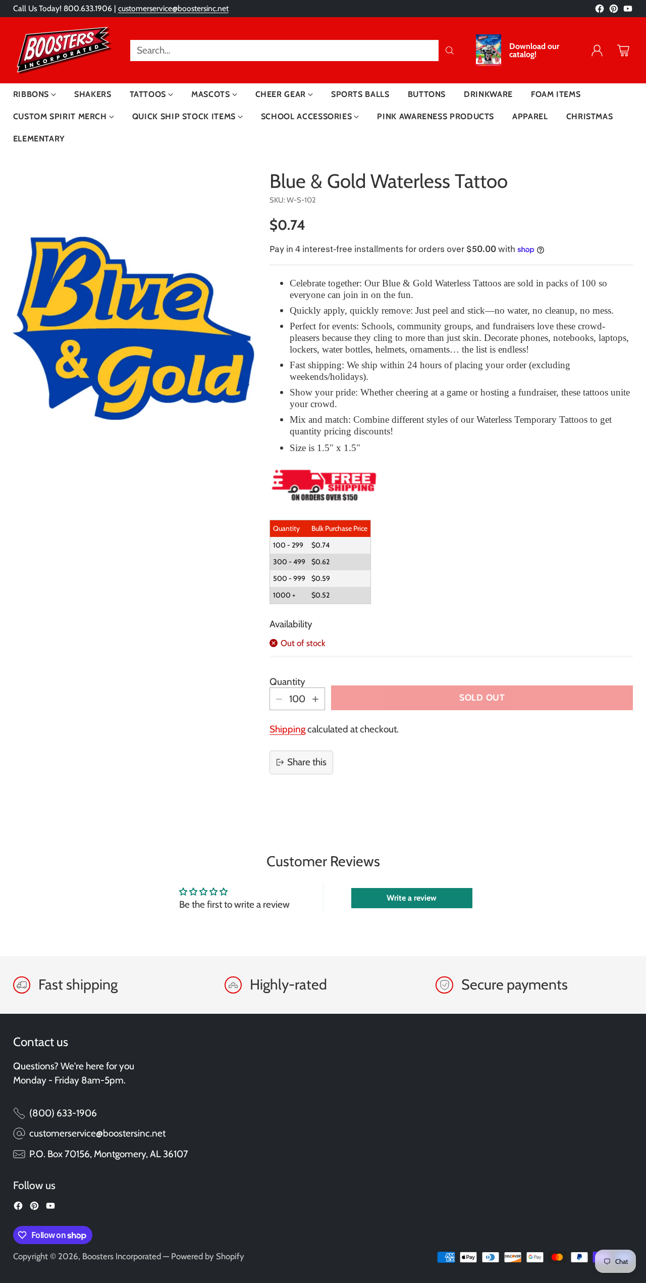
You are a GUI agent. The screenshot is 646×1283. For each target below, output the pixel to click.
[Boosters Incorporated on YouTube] (628, 11)
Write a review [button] (412, 898)
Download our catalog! (534, 50)
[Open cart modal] (623, 50)
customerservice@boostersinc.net (173, 8)
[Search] (450, 50)
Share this (307, 762)
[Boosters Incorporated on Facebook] (600, 11)
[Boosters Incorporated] (63, 50)
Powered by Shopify (207, 1256)
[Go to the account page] (597, 50)
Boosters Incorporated (121, 1256)
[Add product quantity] (315, 699)
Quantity (287, 681)
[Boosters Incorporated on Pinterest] (614, 11)
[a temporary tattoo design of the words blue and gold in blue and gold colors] (134, 328)
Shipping (287, 729)
